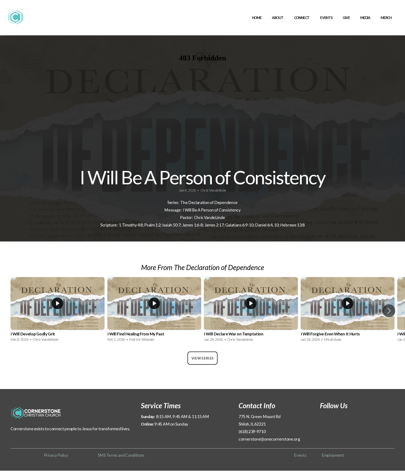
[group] (58, 311)
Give (346, 17)
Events (326, 17)
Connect (302, 17)
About (278, 17)
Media (365, 17)
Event (299, 455)
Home (257, 17)
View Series (202, 358)
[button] (389, 311)
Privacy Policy (56, 455)
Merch (386, 17)
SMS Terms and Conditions (121, 455)
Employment (333, 455)
